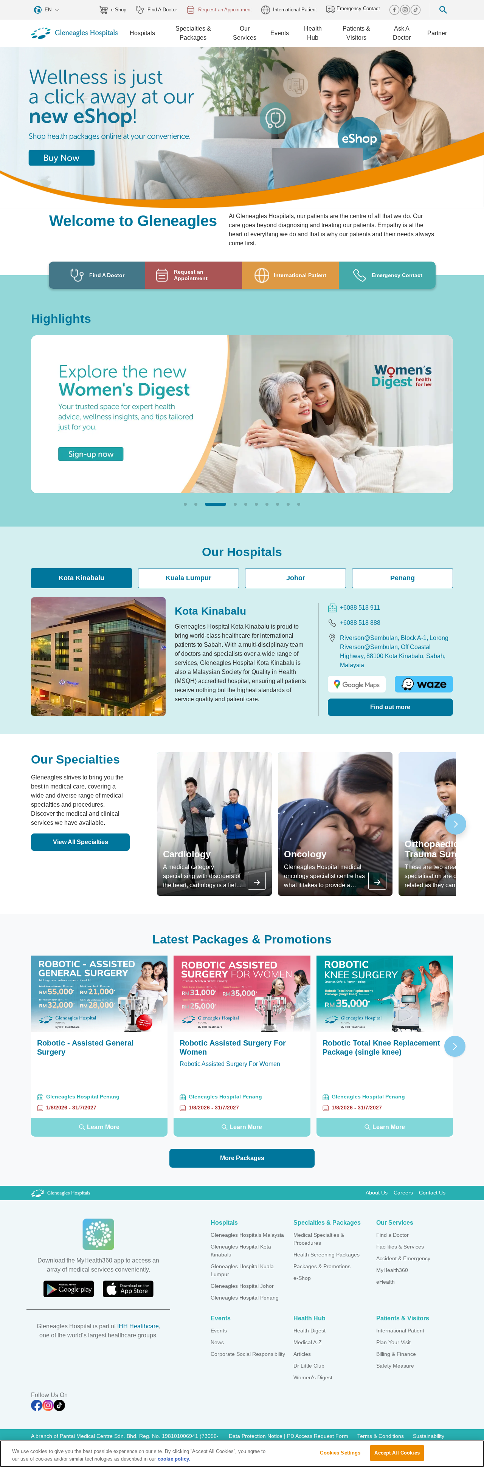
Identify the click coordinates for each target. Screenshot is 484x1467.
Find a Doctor (392, 1235)
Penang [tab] (402, 578)
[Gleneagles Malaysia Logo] (60, 1193)
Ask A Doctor (402, 33)
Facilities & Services (400, 1247)
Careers (403, 1193)
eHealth (385, 1282)
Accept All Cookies (396, 1453)
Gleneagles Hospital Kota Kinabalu (241, 1251)
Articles (302, 1354)
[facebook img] (394, 10)
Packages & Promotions (322, 1266)
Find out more (390, 707)
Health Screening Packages (326, 1255)
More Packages (242, 1158)
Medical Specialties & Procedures (318, 1239)
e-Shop (118, 9)
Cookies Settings (340, 1453)
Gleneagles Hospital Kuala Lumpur (242, 1270)
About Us (377, 1193)
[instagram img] (405, 10)
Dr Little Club (308, 1366)
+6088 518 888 (360, 623)
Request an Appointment (225, 9)
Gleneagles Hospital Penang (245, 1298)
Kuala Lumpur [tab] (188, 578)
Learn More (103, 1127)
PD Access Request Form (317, 1436)
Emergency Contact (357, 8)
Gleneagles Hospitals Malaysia (247, 1235)
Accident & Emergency (403, 1258)
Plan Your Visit (393, 1342)
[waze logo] (424, 684)
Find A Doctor (162, 9)
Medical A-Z (307, 1342)
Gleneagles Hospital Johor (242, 1286)
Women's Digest (312, 1377)
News (217, 1342)
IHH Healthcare (138, 1326)
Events (219, 1331)
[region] (242, 1453)
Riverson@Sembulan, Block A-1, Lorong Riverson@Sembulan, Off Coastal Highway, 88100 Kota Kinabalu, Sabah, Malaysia (394, 651)
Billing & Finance (396, 1354)
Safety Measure (395, 1366)
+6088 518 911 (360, 607)
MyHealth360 (392, 1270)
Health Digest (309, 1331)
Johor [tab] (295, 578)
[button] (185, 504)
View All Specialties (80, 842)
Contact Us (432, 1193)
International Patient (295, 9)
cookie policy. (174, 1459)
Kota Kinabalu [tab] (81, 578)
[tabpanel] (242, 656)
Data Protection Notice (256, 1436)
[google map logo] (357, 684)
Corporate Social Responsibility (248, 1354)
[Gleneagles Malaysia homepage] (74, 33)
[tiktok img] (415, 10)
